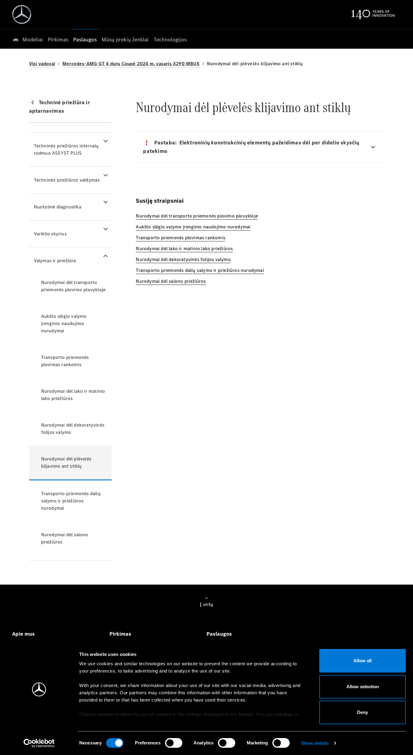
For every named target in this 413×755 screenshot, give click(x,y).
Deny (362, 712)
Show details (315, 743)
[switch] (173, 743)
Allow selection (362, 686)
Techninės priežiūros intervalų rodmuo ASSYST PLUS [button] (66, 149)
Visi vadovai (42, 63)
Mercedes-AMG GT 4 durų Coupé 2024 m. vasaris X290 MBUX (131, 63)
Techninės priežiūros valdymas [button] (67, 180)
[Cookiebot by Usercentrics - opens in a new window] (39, 743)
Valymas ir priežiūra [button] (55, 260)
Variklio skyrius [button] (50, 234)
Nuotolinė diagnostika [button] (57, 207)
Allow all (362, 660)
